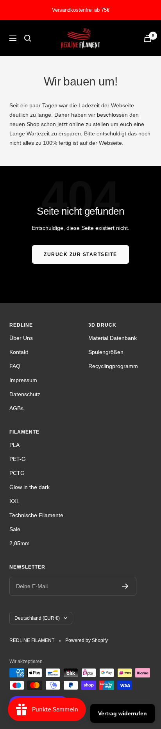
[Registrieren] (125, 586)
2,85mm (19, 543)
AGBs (16, 408)
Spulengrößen (105, 352)
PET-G (17, 459)
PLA (14, 445)
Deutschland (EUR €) (37, 618)
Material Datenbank (112, 338)
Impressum (23, 380)
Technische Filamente (36, 515)
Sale (14, 529)
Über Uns (21, 338)
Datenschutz (24, 394)
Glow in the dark (29, 487)
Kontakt (18, 352)
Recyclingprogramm (113, 366)
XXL (14, 501)
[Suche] (27, 38)
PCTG (17, 473)
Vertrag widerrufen (122, 713)
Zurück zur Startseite (80, 254)
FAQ (14, 366)
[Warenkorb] (148, 38)
